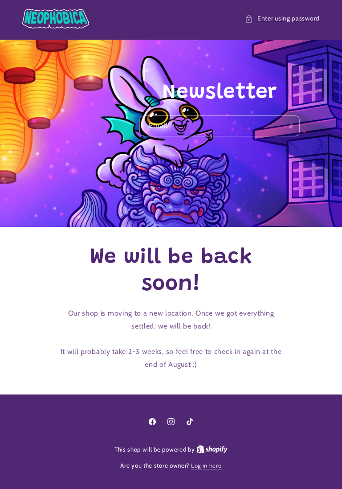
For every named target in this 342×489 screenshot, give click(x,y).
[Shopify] (212, 449)
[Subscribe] (289, 125)
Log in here (206, 465)
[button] (282, 18)
